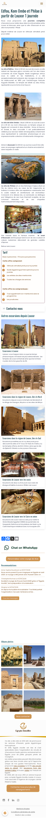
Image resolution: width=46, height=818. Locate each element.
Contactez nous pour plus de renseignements (23, 788)
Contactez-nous (14, 308)
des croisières (19, 766)
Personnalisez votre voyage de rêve (23, 559)
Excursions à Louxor (10, 351)
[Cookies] (5, 813)
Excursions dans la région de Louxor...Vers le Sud (22, 438)
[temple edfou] (23, 52)
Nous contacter (23, 716)
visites (27, 770)
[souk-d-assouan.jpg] (23, 219)
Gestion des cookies (23, 815)
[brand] (5, 3)
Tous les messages (10, 598)
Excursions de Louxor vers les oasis (17, 479)
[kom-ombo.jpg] (23, 106)
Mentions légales (23, 809)
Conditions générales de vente (23, 812)
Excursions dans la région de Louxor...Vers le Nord (22, 397)
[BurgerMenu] (41, 3)
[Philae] (23, 168)
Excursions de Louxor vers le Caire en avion (20, 516)
